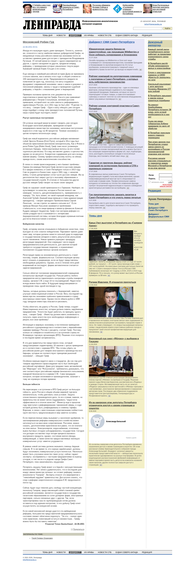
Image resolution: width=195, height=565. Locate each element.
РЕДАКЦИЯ (147, 35)
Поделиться (78, 529)
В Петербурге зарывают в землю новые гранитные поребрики (159, 98)
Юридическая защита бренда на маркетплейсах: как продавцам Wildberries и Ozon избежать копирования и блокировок (114, 52)
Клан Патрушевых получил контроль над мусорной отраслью (161, 8)
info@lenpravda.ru (153, 24)
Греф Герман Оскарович (42, 538)
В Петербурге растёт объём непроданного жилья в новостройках (159, 65)
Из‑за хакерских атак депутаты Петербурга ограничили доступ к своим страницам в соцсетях (112, 405)
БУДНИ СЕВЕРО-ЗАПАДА (127, 35)
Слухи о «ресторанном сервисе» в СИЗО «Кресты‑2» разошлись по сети (159, 76)
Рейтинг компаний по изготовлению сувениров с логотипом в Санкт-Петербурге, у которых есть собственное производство (115, 79)
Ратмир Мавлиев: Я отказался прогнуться (112, 282)
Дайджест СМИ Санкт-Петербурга (112, 42)
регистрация (167, 184)
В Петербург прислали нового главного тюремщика (159, 135)
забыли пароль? (166, 186)
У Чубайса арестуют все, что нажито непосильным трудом (41, 8)
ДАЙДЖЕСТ (75, 35)
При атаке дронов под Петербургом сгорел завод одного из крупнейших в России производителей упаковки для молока (159, 148)
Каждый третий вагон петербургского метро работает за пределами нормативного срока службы (159, 54)
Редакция (154, 190)
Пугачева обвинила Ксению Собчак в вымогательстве (101, 7)
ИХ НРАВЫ (89, 35)
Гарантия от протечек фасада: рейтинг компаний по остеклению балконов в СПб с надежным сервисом (113, 165)
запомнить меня (157, 182)
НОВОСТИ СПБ (105, 35)
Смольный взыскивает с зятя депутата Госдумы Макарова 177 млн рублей (159, 88)
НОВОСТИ (61, 35)
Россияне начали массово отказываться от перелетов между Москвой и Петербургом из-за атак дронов (160, 163)
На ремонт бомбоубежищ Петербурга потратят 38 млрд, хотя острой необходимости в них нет (159, 111)
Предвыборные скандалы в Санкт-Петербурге (71, 7)
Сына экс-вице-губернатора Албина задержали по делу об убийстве (159, 125)
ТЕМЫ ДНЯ (48, 35)
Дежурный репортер (155, 44)
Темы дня (95, 215)
